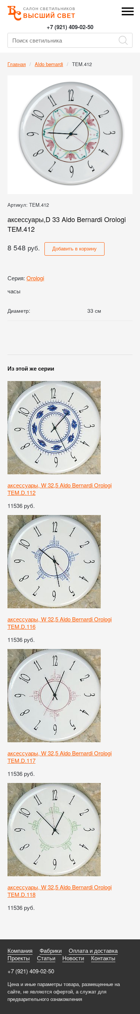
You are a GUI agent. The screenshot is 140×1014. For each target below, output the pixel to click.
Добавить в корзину (74, 248)
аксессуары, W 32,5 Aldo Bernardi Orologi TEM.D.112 (59, 488)
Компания (19, 950)
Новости (73, 958)
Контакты (103, 958)
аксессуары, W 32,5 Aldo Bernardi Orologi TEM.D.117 (59, 756)
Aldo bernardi (49, 64)
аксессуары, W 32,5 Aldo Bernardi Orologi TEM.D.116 (59, 622)
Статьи (46, 958)
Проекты (18, 958)
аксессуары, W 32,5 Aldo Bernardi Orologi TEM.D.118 (59, 890)
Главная (16, 64)
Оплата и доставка (93, 950)
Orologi (35, 278)
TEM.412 (82, 64)
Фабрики (51, 950)
